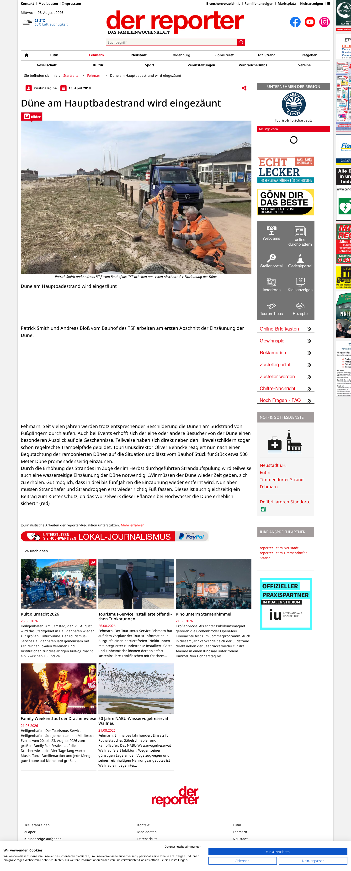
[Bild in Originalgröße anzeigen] (136, 197)
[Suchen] (241, 42)
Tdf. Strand (267, 55)
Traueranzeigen (37, 825)
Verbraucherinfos (253, 65)
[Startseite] (27, 55)
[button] (328, 3)
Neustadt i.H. (273, 465)
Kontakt (27, 3)
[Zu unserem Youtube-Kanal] (310, 22)
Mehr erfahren (132, 525)
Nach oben (38, 551)
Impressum (71, 3)
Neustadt (139, 55)
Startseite (71, 75)
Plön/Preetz (224, 55)
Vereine (304, 65)
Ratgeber (309, 55)
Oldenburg (181, 55)
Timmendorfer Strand (281, 479)
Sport (149, 65)
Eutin (54, 55)
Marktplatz (287, 3)
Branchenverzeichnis (223, 3)
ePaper (30, 832)
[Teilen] (244, 88)
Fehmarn (96, 55)
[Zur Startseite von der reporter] (175, 22)
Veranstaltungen (201, 65)
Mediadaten (48, 3)
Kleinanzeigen (311, 3)
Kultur (98, 65)
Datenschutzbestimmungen (183, 847)
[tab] (32, 116)
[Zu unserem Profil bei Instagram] (324, 22)
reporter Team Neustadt (279, 547)
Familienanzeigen (259, 3)
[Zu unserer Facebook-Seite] (295, 22)
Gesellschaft (47, 65)
